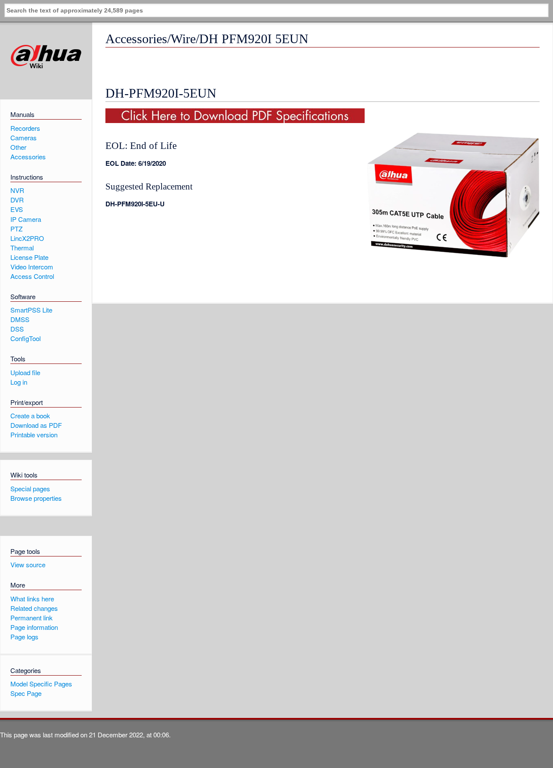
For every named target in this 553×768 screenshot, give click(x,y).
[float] (235, 120)
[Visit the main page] (46, 57)
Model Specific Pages (41, 683)
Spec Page (25, 693)
